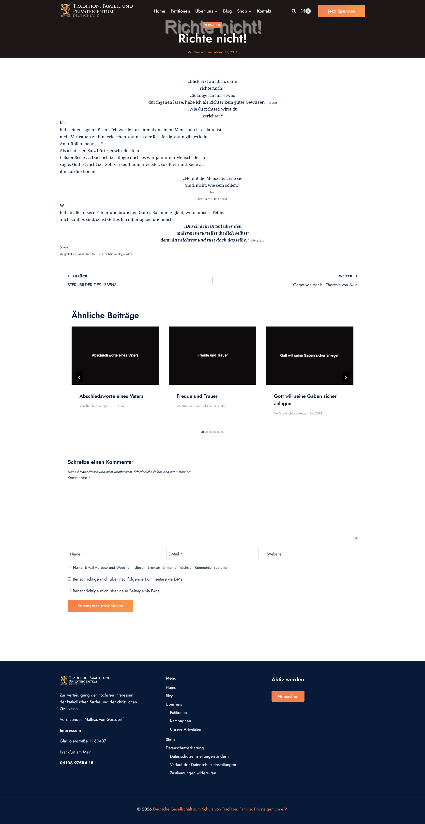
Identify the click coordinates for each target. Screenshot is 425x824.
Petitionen (180, 11)
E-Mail (175, 554)
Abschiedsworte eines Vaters (111, 396)
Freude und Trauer (197, 396)
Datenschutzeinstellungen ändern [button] (199, 756)
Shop (170, 739)
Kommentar (79, 478)
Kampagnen (180, 721)
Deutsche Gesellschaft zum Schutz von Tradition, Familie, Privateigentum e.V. (220, 809)
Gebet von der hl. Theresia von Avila (325, 281)
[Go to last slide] (79, 377)
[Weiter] (345, 377)
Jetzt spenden (341, 11)
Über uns (174, 704)
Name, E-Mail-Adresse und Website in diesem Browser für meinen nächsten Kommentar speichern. (152, 567)
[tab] (202, 432)
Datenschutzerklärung (185, 748)
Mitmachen (288, 696)
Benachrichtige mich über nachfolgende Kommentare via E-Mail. (129, 579)
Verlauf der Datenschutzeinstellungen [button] (203, 764)
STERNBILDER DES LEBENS (92, 281)
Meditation (213, 25)
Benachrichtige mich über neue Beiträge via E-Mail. (118, 591)
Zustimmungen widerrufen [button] (193, 773)
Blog (227, 11)
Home (159, 11)
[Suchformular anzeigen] (293, 11)
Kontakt (264, 11)
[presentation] (115, 356)
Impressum (70, 730)
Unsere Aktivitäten (185, 729)
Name (77, 554)
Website (274, 554)
